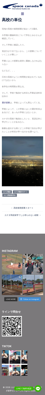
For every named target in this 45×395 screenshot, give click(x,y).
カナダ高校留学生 (10, 195)
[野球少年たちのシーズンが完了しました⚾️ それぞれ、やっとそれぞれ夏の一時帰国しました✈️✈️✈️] (33, 264)
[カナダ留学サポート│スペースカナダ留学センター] (22, 6)
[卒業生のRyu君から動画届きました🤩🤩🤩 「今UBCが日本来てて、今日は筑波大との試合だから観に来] (12, 264)
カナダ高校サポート (21, 192)
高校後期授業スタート (24, 208)
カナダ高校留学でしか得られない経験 (21, 215)
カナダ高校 (7, 192)
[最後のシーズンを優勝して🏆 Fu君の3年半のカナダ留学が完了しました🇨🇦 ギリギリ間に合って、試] (12, 285)
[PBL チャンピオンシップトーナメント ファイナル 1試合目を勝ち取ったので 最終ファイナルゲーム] (33, 285)
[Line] (38, 388)
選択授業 (6, 102)
